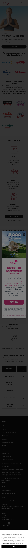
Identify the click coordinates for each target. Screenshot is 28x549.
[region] (14, 539)
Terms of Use (6, 543)
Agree (14, 546)
